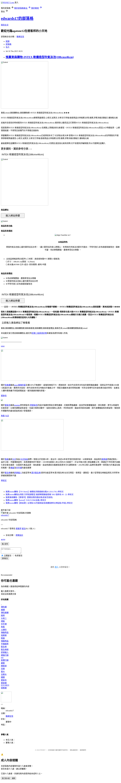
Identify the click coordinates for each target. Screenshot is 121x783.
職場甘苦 (20, 37)
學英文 (4, 481)
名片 (7, 47)
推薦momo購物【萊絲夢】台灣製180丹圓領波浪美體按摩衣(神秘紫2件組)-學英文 (39, 503)
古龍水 (4, 674)
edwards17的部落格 (17, 18)
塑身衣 (4, 396)
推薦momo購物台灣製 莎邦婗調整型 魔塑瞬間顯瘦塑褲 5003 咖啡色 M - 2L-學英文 (39, 494)
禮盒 (12, 468)
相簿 (7, 41)
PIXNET (42, 750)
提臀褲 (4, 688)
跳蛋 (3, 638)
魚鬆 (3, 416)
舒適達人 (18, 473)
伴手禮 (19, 468)
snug (2, 346)
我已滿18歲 (6, 778)
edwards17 (5, 515)
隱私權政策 (74, 750)
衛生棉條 (5, 650)
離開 (13, 778)
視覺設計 (19, 535)
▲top (3, 539)
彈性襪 (4, 607)
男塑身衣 (34, 405)
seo (2, 657)
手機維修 (5, 644)
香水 (3, 672)
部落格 (8, 44)
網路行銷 (5, 655)
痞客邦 (18, 529)
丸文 (7, 416)
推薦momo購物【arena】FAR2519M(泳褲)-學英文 (26, 500)
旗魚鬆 (104, 459)
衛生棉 (7, 473)
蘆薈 (3, 663)
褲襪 (3, 610)
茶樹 (3, 669)
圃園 (3, 677)
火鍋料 (4, 630)
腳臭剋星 (22, 385)
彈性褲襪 (5, 613)
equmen (17, 405)
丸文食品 (24, 459)
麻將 (3, 615)
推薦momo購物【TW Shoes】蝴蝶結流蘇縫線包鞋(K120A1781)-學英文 (35, 492)
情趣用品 (5, 632)
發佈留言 (5, 558)
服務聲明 (83, 750)
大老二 (4, 618)
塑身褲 (4, 683)
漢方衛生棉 (36, 473)
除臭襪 (7, 385)
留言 (24, 529)
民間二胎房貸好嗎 (39, 333)
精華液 (4, 666)
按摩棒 (4, 635)
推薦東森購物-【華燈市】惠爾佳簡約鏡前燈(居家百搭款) (29, 497)
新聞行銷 (5, 660)
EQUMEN (5, 685)
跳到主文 (5, 25)
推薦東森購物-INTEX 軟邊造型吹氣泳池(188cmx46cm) (40, 57)
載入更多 (5, 544)
